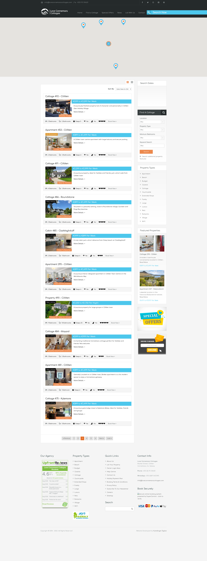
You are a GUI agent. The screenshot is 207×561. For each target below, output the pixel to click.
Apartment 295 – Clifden (58, 264)
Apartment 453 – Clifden (58, 130)
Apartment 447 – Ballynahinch (152, 289)
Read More (144, 262)
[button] (116, 66)
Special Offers (108, 13)
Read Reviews (48, 504)
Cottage (145, 188)
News (119, 13)
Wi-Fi (143, 221)
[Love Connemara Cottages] (54, 13)
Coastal (145, 185)
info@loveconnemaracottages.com (58, 2)
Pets (143, 210)
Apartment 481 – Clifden (58, 365)
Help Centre (111, 471)
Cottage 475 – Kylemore (58, 398)
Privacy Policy (111, 485)
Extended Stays (148, 196)
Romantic (145, 214)
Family (144, 199)
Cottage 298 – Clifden (148, 254)
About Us (110, 461)
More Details (79, 112)
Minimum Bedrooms (147, 134)
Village (144, 218)
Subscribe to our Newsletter (117, 489)
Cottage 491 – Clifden (56, 163)
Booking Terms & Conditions (117, 482)
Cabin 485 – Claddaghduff (59, 230)
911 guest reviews (58, 478)
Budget (145, 181)
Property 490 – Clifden (57, 298)
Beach (144, 177)
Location (143, 118)
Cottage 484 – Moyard (57, 331)
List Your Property (113, 465)
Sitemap (110, 496)
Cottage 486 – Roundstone (59, 197)
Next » (101, 438)
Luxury (144, 207)
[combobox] (152, 122)
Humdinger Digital (160, 531)
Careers (110, 492)
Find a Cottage (92, 13)
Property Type (145, 126)
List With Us (130, 13)
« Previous (66, 438)
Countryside (146, 192)
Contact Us (111, 475)
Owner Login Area (113, 468)
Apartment (146, 174)
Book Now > (112, 121)
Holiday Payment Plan (115, 478)
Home (79, 13)
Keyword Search (146, 142)
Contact (141, 13)
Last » (109, 438)
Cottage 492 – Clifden (57, 96)
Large (144, 203)
